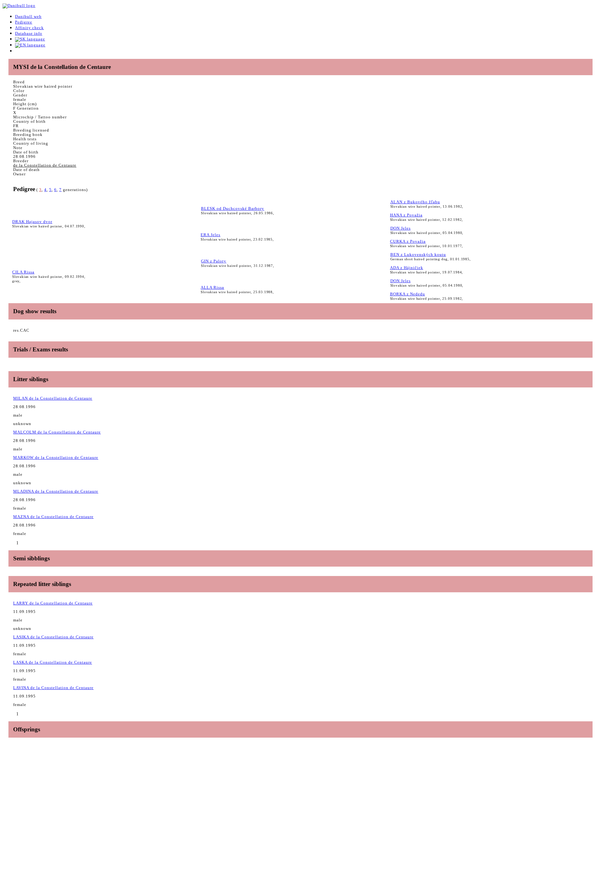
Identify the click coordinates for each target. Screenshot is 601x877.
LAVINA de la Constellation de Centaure (53, 687)
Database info (28, 33)
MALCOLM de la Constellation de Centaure (57, 432)
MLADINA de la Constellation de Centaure (55, 491)
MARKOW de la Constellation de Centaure (55, 457)
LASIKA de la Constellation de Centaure (53, 637)
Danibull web (28, 16)
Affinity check (29, 27)
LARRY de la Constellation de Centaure (53, 603)
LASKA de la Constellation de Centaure (52, 662)
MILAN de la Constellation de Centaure (52, 398)
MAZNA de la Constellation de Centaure (53, 516)
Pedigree (23, 22)
